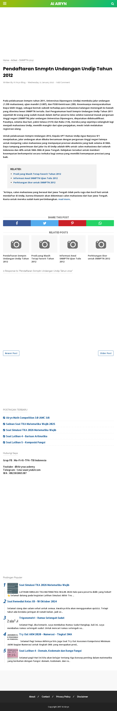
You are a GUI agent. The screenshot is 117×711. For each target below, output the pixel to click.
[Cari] (112, 3)
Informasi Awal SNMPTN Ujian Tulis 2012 (35, 178)
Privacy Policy (63, 696)
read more (64, 199)
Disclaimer (82, 696)
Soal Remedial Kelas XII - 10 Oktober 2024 (32, 601)
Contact (46, 696)
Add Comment (63, 82)
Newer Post (11, 353)
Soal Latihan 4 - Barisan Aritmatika (26, 436)
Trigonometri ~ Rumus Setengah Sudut (41, 617)
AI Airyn (58, 3)
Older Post (106, 353)
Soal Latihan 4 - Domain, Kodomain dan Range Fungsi (50, 650)
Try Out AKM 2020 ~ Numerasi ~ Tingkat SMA (45, 634)
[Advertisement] (60, 32)
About (32, 696)
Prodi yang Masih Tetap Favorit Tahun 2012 (37, 173)
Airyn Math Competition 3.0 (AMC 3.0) (28, 417)
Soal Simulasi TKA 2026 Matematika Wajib (31, 430)
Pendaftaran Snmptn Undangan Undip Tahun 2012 (16, 258)
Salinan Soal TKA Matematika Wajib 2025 (30, 423)
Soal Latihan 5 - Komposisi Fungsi (25, 442)
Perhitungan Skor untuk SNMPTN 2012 (34, 182)
